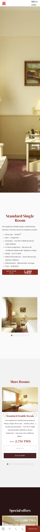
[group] (20, 99)
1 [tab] (11, 335)
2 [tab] (14, 335)
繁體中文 (34, 2)
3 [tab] (17, 335)
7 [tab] (28, 335)
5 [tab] (23, 335)
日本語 (33, 5)
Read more (20, 448)
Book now (33, 529)
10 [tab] (32, 464)
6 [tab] (25, 335)
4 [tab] (20, 335)
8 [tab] (27, 464)
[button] (19, 315)
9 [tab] (30, 464)
